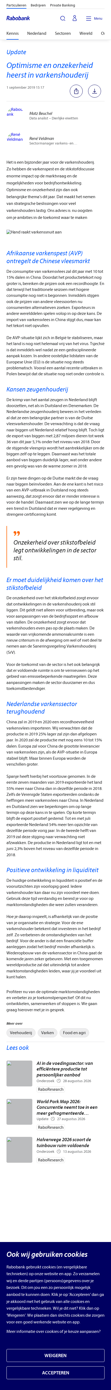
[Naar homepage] (18, 18)
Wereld (85, 33)
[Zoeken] (62, 18)
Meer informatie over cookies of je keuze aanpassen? (53, 1331)
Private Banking (62, 5)
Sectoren (63, 33)
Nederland (36, 33)
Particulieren (16, 5)
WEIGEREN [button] (55, 1355)
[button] (78, 91)
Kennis (12, 33)
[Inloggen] (74, 18)
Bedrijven (38, 5)
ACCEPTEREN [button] (55, 1373)
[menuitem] (21, 1032)
